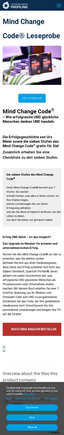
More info (29, 393)
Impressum (51, 398)
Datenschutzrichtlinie (27, 398)
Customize (32, 407)
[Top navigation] (59, 5)
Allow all (32, 427)
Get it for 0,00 (32, 98)
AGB (8, 398)
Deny (32, 417)
